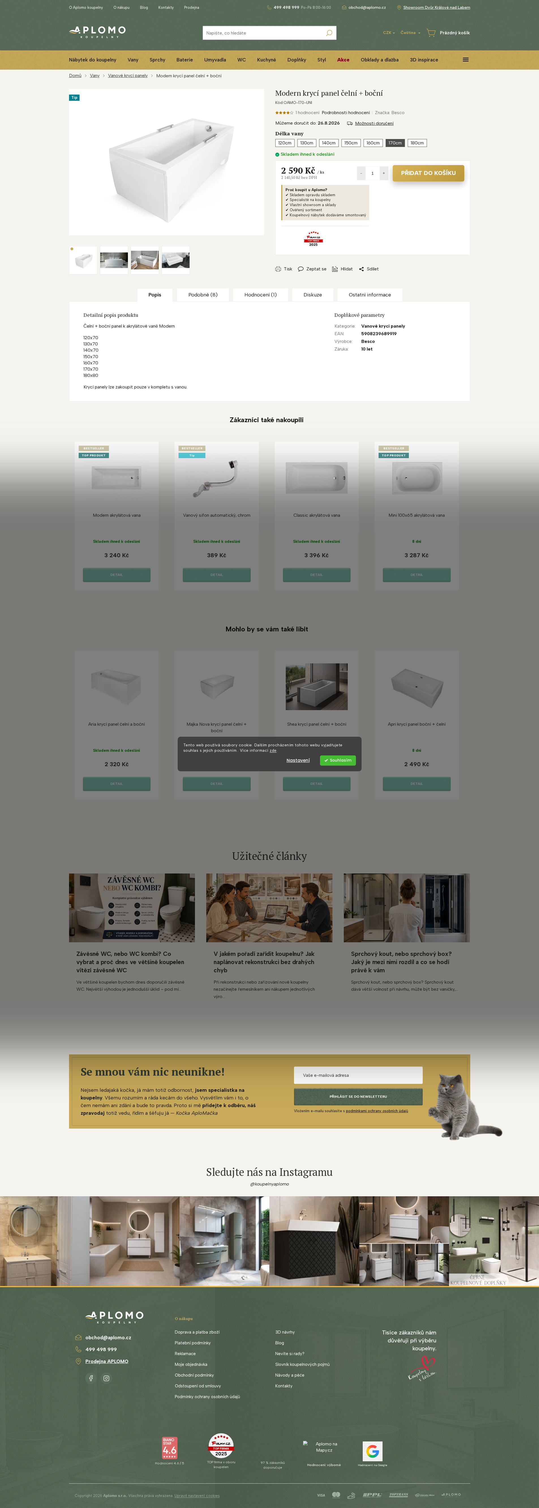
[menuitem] (92, 59)
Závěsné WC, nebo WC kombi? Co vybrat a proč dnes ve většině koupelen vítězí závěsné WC (130, 962)
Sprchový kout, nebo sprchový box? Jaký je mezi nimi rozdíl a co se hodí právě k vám (401, 962)
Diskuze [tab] (313, 295)
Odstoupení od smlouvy (198, 1386)
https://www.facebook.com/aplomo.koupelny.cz (90, 1377)
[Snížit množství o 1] (361, 173)
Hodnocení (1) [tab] (260, 295)
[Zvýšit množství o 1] (384, 173)
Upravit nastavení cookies (197, 1496)
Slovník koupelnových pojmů (302, 1364)
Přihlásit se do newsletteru (358, 1097)
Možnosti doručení (374, 123)
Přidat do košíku (428, 173)
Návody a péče (289, 1375)
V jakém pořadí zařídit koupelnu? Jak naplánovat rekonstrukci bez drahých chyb (264, 962)
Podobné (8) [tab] (203, 295)
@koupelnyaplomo (269, 1184)
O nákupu (121, 7)
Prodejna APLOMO (106, 1361)
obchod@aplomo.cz (108, 1337)
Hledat (329, 33)
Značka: (390, 112)
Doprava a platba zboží (197, 1332)
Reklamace (185, 1353)
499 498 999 (101, 1349)
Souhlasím (340, 760)
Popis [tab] (155, 295)
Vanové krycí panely (383, 326)
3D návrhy (285, 1332)
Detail (116, 575)
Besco (368, 341)
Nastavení (298, 760)
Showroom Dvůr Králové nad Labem (436, 7)
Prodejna (191, 7)
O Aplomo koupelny (86, 7)
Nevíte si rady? (289, 1353)
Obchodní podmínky (194, 1375)
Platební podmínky (193, 1342)
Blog (144, 7)
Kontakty (166, 7)
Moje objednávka (191, 1364)
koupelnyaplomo (106, 1377)
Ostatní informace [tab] (370, 295)
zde (273, 750)
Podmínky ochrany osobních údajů (207, 1396)
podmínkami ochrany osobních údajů (377, 1111)
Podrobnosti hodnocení (346, 112)
